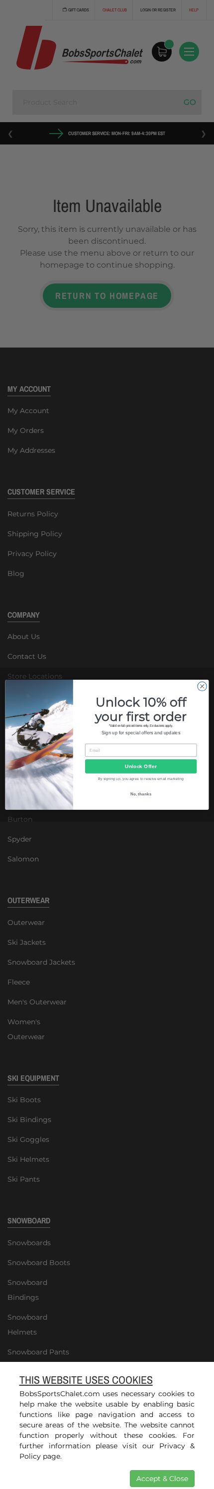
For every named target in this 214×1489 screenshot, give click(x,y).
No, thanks (141, 793)
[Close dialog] (202, 686)
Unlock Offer (140, 766)
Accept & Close (162, 1478)
